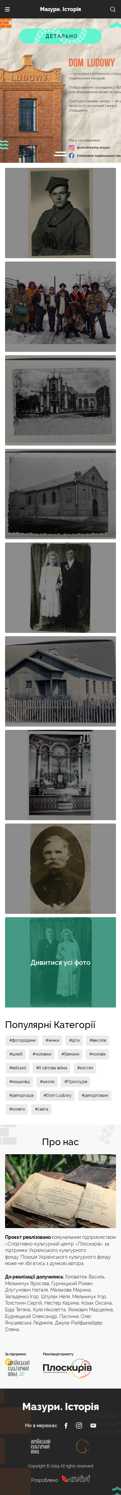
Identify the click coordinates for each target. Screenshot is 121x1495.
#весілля (98, 1040)
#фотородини (22, 1040)
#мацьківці (19, 1081)
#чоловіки (42, 1054)
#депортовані (95, 1095)
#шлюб (16, 1054)
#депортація (21, 1095)
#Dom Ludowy (58, 1095)
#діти (74, 1040)
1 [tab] (60, 155)
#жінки (52, 1040)
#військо (17, 1068)
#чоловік (97, 1054)
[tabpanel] (60, 90)
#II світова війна (51, 1068)
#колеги (17, 1109)
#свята (41, 1109)
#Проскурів (76, 1081)
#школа (47, 1081)
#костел (85, 1068)
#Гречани (70, 1054)
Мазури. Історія (60, 9)
